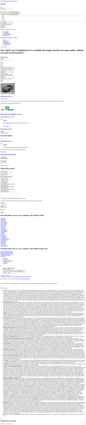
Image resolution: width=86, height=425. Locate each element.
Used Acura (3, 218)
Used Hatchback (4, 252)
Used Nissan (3, 241)
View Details (6, 126)
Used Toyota (3, 244)
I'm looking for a (4, 181)
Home (4, 39)
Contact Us (5, 262)
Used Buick (3, 220)
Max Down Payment (5, 11)
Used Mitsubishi (4, 239)
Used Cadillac (4, 221)
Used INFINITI (4, 231)
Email (7, 180)
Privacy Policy (27, 200)
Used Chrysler (4, 224)
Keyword (3, 8)
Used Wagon (7, 255)
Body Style (3, 24)
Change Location (4, 57)
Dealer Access (6, 35)
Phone (6, 176)
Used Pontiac (3, 242)
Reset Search (3, 27)
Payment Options (4, 132)
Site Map (5, 263)
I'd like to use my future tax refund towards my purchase (14, 198)
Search (2, 58)
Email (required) (4, 173)
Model (2, 23)
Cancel (2, 203)
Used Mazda (3, 237)
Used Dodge (3, 225)
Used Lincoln (3, 236)
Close (2, 212)
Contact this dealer (7, 122)
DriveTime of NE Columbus (8, 114)
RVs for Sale (28, 276)
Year (1, 62)
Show (2, 80)
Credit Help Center (7, 34)
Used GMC (3, 227)
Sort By (2, 76)
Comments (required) (5, 191)
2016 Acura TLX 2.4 (6, 96)
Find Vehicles (6, 32)
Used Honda (3, 229)
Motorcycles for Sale (20, 276)
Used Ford (3, 226)
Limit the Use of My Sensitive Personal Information (14, 271)
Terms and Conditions (8, 261)
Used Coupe (10, 251)
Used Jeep (3, 232)
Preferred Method (4, 179)
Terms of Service (35, 200)
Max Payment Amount (5, 13)
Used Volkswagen (4, 245)
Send (2, 205)
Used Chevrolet (4, 223)
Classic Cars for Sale (11, 276)
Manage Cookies (6, 273)
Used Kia (3, 233)
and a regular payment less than (7, 186)
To (2, 18)
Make (2, 21)
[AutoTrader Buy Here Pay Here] (8, 29)
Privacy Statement (7, 269)
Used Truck (10, 254)
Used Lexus (3, 235)
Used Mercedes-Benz (5, 238)
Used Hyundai (4, 230)
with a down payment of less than (8, 184)
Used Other (3, 256)
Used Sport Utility (4, 254)
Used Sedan (10, 252)
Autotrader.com (4, 276)
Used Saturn (3, 243)
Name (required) (4, 171)
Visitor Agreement (25, 278)
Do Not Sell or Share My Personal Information (13, 270)
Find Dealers (6, 31)
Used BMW (3, 219)
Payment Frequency (5, 14)
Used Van (3, 255)
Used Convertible (4, 251)
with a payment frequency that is (7, 189)
